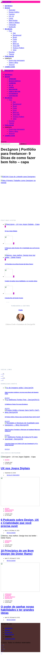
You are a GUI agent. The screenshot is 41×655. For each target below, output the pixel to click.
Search (23, 144)
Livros (11, 18)
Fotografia (12, 25)
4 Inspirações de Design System (14, 298)
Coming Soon (10, 67)
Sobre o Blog (13, 62)
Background (17, 35)
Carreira (12, 14)
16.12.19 (7, 421)
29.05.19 (7, 449)
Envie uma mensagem (17, 60)
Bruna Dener (11, 533)
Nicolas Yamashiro (13, 475)
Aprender (12, 10)
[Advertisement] (20, 201)
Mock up (16, 43)
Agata (21, 310)
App (14, 33)
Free (10, 31)
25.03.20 (7, 398)
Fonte (15, 39)
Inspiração (8, 511)
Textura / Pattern (18, 48)
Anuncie (12, 65)
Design (7, 8)
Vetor (14, 50)
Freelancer (9, 56)
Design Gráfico (14, 12)
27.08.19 (7, 435)
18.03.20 (7, 408)
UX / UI (11, 16)
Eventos (12, 52)
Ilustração (12, 27)
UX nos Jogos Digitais (11, 231)
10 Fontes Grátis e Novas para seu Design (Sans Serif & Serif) (22, 417)
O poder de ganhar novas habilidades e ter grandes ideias (21, 281)
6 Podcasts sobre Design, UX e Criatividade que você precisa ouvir (20, 523)
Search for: (4, 141)
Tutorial (11, 54)
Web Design (13, 20)
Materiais (8, 6)
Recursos (8, 29)
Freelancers (9, 510)
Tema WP (16, 46)
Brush (15, 37)
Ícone (15, 41)
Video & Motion (14, 22)
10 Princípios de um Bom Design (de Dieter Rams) (19, 264)
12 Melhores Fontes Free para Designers (16, 404)
